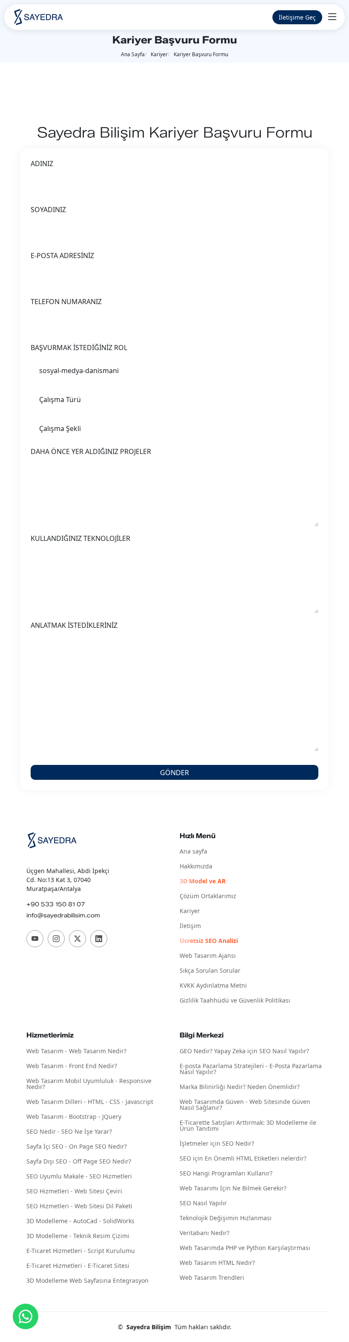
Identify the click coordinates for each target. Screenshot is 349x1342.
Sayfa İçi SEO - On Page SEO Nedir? (76, 1147)
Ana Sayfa (133, 54)
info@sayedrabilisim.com (63, 915)
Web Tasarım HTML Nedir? (217, 1263)
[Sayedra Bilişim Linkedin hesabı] (98, 938)
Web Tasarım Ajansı (208, 956)
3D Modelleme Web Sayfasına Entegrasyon (87, 1281)
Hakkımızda (196, 866)
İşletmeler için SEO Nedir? (217, 1144)
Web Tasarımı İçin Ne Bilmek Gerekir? (233, 1188)
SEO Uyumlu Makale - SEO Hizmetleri (79, 1176)
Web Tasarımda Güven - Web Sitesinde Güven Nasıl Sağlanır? (245, 1105)
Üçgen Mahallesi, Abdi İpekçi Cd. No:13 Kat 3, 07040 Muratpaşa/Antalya (67, 880)
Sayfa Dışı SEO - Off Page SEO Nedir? (78, 1161)
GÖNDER (174, 772)
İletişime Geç (297, 17)
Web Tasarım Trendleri (212, 1278)
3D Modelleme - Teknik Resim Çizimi (77, 1236)
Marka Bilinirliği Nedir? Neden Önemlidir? (240, 1087)
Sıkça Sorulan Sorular (210, 971)
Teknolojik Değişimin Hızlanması (226, 1218)
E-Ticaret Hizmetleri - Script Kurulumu (80, 1251)
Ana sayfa (193, 851)
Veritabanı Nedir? (204, 1233)
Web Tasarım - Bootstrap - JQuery (73, 1117)
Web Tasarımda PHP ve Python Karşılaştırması (245, 1248)
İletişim (190, 926)
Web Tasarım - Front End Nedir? (71, 1066)
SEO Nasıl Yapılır (203, 1203)
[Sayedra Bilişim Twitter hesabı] (77, 938)
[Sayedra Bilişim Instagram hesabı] (56, 938)
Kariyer (159, 54)
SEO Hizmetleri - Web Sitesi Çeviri (74, 1191)
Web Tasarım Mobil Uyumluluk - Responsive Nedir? (89, 1084)
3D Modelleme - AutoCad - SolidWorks (80, 1221)
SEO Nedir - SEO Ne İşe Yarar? (69, 1132)
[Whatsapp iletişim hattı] (25, 1316)
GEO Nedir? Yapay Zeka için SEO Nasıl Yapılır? (244, 1051)
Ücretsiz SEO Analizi (209, 941)
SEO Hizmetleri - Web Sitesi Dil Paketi (79, 1206)
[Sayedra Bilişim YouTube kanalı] (34, 938)
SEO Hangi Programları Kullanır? (226, 1173)
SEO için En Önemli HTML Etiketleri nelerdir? (243, 1158)
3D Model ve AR (203, 881)
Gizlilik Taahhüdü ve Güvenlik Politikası (235, 1000)
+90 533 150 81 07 (55, 904)
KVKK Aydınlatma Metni (213, 986)
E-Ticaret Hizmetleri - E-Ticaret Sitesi (77, 1266)
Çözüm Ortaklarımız (208, 896)
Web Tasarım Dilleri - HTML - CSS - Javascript (89, 1102)
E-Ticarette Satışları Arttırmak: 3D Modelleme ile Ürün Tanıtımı (248, 1126)
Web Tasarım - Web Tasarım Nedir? (76, 1051)
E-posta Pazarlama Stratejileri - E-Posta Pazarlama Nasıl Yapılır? (251, 1069)
